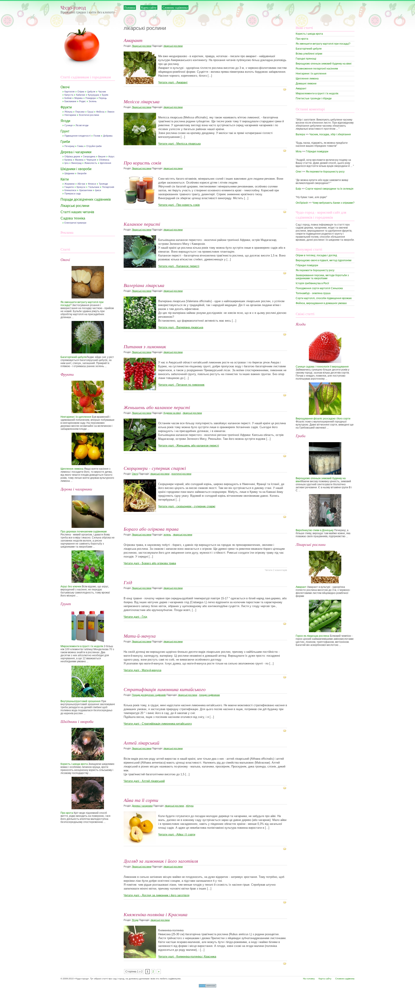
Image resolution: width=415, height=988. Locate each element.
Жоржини (69, 183)
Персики (80, 111)
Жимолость (90, 163)
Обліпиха (104, 159)
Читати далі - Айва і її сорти (176, 834)
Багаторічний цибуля (73, 357)
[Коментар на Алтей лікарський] (285, 788)
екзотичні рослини (181, 473)
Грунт (65, 131)
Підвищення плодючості (77, 135)
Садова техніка (73, 218)
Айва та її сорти (141, 800)
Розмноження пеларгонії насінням (317, 68)
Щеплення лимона (72, 468)
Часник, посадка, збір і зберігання (330, 134)
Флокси (92, 183)
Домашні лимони (306, 83)
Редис (82, 101)
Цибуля (91, 91)
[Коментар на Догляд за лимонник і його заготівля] (285, 902)
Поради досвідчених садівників (86, 199)
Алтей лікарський (141, 742)
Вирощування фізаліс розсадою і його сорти (323, 418)
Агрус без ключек (71, 586)
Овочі (65, 87)
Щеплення (105, 163)
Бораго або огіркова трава (151, 528)
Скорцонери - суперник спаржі (155, 468)
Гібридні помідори (317, 151)
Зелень (93, 101)
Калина (68, 159)
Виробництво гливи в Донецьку (315, 530)
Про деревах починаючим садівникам (84, 531)
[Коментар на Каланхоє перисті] (285, 273)
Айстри (81, 183)
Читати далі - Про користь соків (179, 204)
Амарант (133, 40)
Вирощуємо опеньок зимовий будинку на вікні (323, 63)
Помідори (90, 98)
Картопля (69, 91)
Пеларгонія (108, 187)
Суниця (68, 125)
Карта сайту (148, 7)
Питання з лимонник (145, 346)
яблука (189, 805)
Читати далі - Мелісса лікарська (179, 143)
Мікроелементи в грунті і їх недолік (82, 646)
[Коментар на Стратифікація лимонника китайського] (285, 730)
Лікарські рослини (75, 206)
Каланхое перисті (142, 224)
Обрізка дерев (72, 156)
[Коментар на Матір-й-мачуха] (285, 677)
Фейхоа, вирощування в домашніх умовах (321, 303)
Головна (129, 7)
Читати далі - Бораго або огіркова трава (150, 563)
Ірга (66, 163)
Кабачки (80, 94)
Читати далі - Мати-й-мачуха (142, 670)
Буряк (105, 94)
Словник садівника (175, 7)
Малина (79, 159)
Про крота (67, 812)
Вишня (101, 156)
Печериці (69, 146)
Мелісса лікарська (142, 101)
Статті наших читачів (77, 212)
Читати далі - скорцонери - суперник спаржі (186, 506)
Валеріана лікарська (144, 285)
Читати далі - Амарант (173, 82)
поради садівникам (209, 695)
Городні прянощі (306, 58)
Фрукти (66, 107)
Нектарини (70, 115)
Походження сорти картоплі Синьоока (319, 288)
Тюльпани (93, 187)
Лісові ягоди (81, 125)
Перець (103, 98)
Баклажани (70, 101)
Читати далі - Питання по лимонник (181, 384)
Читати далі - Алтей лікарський (144, 781)
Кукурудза (93, 94)
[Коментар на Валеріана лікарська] (285, 334)
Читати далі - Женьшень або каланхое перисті (188, 445)
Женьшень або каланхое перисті (157, 407)
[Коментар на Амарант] (285, 89)
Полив (96, 135)
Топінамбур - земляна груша (313, 293)
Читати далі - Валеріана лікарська (180, 327)
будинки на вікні (172, 413)
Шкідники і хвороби (76, 169)
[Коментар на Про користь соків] (285, 211)
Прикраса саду (72, 193)
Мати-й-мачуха (140, 635)
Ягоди (65, 121)
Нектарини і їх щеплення (76, 416)
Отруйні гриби (94, 146)
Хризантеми (85, 190)
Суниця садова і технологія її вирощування (322, 366)
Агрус (111, 156)
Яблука (68, 111)
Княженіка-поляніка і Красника (155, 914)
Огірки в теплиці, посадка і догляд (316, 255)
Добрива (107, 135)
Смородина (89, 156)
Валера (300, 134)
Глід (128, 582)
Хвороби (81, 173)
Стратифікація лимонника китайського (165, 689)
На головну (309, 978)
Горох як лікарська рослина (312, 635)
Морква (78, 98)
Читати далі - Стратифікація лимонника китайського (158, 723)
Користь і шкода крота (74, 764)
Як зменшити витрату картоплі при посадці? (323, 43)
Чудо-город (73, 7)
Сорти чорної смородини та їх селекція (329, 188)
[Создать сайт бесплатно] (207, 986)
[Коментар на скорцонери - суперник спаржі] (285, 516)
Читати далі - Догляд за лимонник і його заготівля (156, 895)
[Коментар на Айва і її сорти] (285, 848)
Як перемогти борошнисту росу (325, 171)
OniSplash (302, 202)
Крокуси (81, 187)
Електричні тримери (75, 222)
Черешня (91, 159)
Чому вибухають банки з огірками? (333, 202)
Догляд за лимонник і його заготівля (161, 860)
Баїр (298, 188)
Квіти (65, 179)
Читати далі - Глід (135, 616)
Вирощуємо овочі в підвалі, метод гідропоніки (323, 260)
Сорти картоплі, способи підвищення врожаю (324, 298)
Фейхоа (100, 111)
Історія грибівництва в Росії (312, 283)
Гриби (65, 141)
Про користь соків (142, 162)
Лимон (110, 111)
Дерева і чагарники (76, 152)
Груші (90, 111)
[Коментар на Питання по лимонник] (285, 395)
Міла (299, 151)
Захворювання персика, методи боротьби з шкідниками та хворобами (322, 277)
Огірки (80, 91)
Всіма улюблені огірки (309, 53)
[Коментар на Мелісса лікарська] (285, 150)
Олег (299, 171)
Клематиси (70, 190)
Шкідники (69, 173)
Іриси (98, 190)
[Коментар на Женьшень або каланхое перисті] (285, 456)
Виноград (76, 163)
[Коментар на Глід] (285, 623)
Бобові (68, 98)
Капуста (68, 94)
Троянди (103, 183)
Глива (80, 146)
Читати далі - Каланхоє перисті (178, 266)
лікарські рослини (173, 46)
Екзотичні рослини (89, 115)
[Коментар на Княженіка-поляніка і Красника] (285, 963)
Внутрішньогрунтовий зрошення (81, 701)
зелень (167, 534)
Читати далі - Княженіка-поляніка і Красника (187, 956)
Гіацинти (69, 187)
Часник (102, 91)
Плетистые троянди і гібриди (314, 98)
